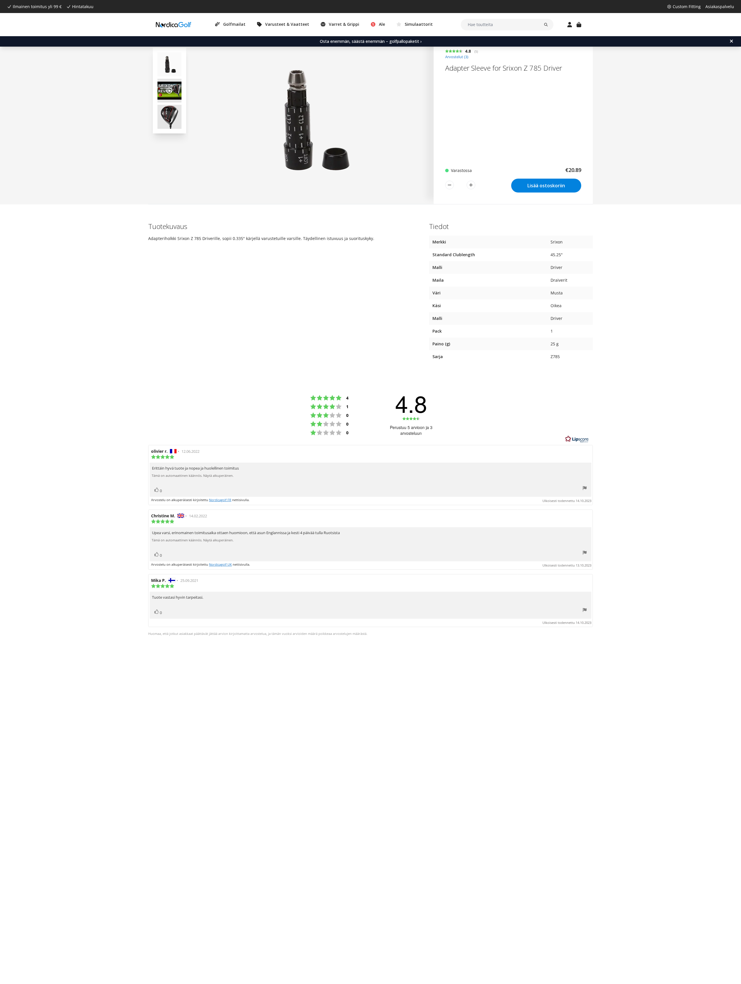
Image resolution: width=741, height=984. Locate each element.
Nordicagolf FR (220, 500)
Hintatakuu (82, 6)
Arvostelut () (456, 56)
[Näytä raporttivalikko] (584, 489)
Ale (382, 24)
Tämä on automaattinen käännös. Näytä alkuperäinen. (193, 476)
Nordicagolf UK (220, 564)
